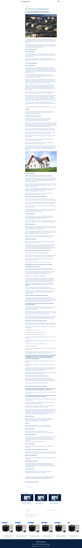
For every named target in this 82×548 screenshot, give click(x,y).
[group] (41, 530)
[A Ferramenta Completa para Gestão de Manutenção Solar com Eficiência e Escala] (27, 497)
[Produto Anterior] (0, 528)
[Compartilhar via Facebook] (25, 486)
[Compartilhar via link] (31, 486)
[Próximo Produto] (81, 528)
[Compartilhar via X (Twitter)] (27, 486)
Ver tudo (60, 492)
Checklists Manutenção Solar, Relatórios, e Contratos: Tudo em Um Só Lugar (41, 503)
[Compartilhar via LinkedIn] (29, 486)
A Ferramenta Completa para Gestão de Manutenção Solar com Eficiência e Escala (27, 503)
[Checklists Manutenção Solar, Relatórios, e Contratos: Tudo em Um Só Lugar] (41, 497)
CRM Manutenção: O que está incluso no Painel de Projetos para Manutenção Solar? (54, 503)
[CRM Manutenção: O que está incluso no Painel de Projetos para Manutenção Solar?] (55, 497)
